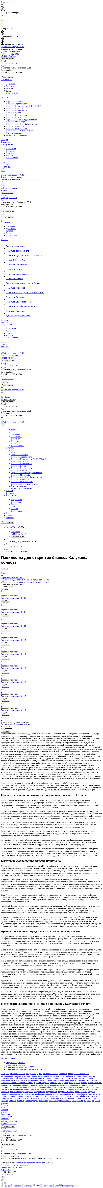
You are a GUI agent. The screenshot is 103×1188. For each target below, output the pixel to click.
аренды (35, 1074)
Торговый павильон (14, 101)
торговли (51, 1098)
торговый (77, 1098)
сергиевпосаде (65, 1096)
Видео (8, 91)
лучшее (77, 1083)
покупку (86, 1089)
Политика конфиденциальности (15, 1165)
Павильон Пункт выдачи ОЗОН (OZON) (23, 106)
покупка (70, 1089)
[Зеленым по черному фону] (2, 26)
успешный (53, 1101)
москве (25, 1085)
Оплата (9, 153)
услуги (35, 1101)
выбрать (85, 1076)
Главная (4, 1105)
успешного (43, 1101)
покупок (94, 1089)
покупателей (61, 1089)
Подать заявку (7, 77)
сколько (75, 1096)
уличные (12, 1101)
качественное (53, 1080)
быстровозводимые (9, 1076)
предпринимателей (66, 1092)
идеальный (5, 1080)
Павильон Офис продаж (16, 115)
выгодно (92, 1076)
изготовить (15, 1080)
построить (28, 1092)
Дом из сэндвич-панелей (16, 135)
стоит (16, 1098)
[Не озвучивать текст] (2, 42)
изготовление (27, 1080)
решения (12, 1096)
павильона (14, 1089)
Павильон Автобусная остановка (20, 131)
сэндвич (35, 1098)
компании (17, 1083)
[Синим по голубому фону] (2, 21)
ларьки (58, 1083)
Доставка (5, 142)
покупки (78, 1089)
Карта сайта (6, 1169)
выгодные (23, 1078)
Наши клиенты (12, 93)
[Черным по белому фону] (2, 15)
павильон (5, 1089)
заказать (82, 1078)
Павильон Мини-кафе (15, 122)
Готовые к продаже (14, 133)
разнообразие (81, 1094)
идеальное (90, 1078)
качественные (66, 1080)
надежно (42, 1085)
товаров (43, 1098)
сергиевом (41, 1096)
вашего (28, 1076)
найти (67, 1085)
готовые (55, 1078)
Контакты (6, 167)
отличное (89, 1087)
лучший (91, 1083)
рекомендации (93, 1094)
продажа (91, 1092)
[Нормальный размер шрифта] (2, 7)
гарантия (41, 1078)
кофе (33, 1083)
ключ (10, 1083)
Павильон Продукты (15, 126)
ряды (35, 1096)
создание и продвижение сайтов (31, 1163)
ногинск (34, 1087)
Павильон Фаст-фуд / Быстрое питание (22, 124)
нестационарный (8, 1087)
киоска (89, 1080)
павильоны (34, 1089)
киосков (4, 1083)
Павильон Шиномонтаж (16, 110)
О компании (6, 79)
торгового (59, 1098)
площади (51, 1089)
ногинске (42, 1087)
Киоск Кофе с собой (14, 108)
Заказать (5, 603)
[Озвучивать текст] (2, 39)
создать (94, 1096)
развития (71, 1094)
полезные (5, 1092)
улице (93, 1098)
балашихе (63, 1074)
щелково (4, 1103)
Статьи (4, 164)
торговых (86, 1098)
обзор (49, 1087)
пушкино (63, 1094)
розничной (21, 1096)
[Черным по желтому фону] (2, 23)
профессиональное (43, 1094)
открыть (80, 1087)
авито (12, 1074)
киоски (95, 1080)
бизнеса (77, 1074)
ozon (7, 1074)
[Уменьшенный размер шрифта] (2, 4)
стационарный (7, 1098)
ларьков (65, 1083)
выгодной (14, 1078)
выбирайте (70, 1076)
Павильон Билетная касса (17, 128)
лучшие (84, 1083)
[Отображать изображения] (2, 31)
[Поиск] (3, 170)
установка (62, 1101)
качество (76, 1080)
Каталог (5, 97)
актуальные (20, 1074)
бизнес (70, 1074)
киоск (82, 1080)
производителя (15, 1094)
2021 (3, 1074)
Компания (5, 1114)
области (55, 1087)
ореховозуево (71, 1087)
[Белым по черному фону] (2, 18)
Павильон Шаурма (14, 117)
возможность (49, 1076)
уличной (4, 1101)
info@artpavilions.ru (9, 63)
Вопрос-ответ (12, 158)
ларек (52, 1083)
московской (33, 1085)
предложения (51, 1092)
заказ (76, 1078)
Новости (9, 155)
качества (43, 1080)
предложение (39, 1092)
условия (28, 1101)
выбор (78, 1076)
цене (84, 1101)
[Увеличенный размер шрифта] (3, 10)
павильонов (24, 1089)
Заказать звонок (8, 59)
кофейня (39, 1083)
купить (46, 1083)
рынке (29, 1096)
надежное (50, 1085)
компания (26, 1083)
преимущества (81, 1092)
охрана (96, 1087)
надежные (59, 1085)
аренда (29, 1074)
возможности (38, 1076)
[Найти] (3, 185)
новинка (26, 1087)
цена (74, 1101)
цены (89, 1101)
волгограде (60, 1076)
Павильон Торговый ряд (16, 104)
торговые (69, 1098)
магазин (98, 1083)
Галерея (9, 88)
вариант (21, 1076)
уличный (20, 1101)
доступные (68, 1078)
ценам (79, 1101)
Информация (7, 144)
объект (62, 1087)
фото (69, 1101)
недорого (74, 1085)
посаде (21, 1092)
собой (81, 1096)
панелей (43, 1089)
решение (4, 1096)
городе (49, 1078)
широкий (96, 1101)
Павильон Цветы (13, 113)
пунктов (54, 1094)
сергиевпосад (52, 1096)
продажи (5, 1094)
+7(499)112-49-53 (12, 54)
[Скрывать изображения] (2, 34)
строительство (25, 1098)
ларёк (71, 1083)
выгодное (5, 1078)
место (8, 1085)
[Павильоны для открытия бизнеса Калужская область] (25, 582)
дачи (61, 1078)
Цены (3, 162)
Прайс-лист (11, 149)
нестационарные (86, 1085)
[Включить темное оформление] (3, 214)
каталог (36, 1080)
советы (87, 1096)
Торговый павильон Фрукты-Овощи (21, 119)
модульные (16, 1085)
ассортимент (44, 1074)
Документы (11, 86)
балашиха (54, 1074)
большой (85, 1074)
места (3, 1085)
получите (14, 1092)
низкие (19, 1087)
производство (28, 1094)
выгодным (32, 1078)
